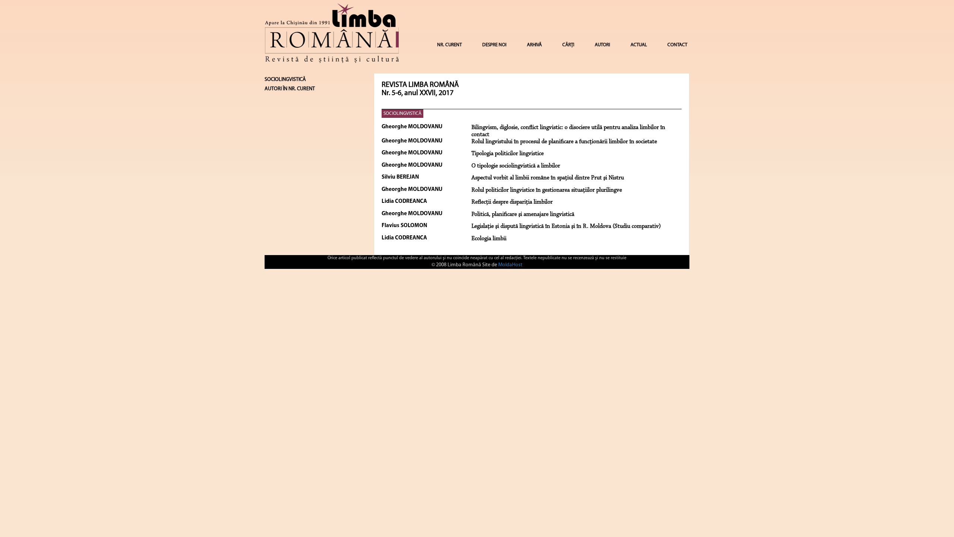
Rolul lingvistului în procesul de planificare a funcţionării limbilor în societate (564, 142)
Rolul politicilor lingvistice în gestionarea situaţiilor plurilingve (546, 190)
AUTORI (602, 45)
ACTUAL (639, 45)
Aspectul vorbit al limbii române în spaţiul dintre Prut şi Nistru (547, 178)
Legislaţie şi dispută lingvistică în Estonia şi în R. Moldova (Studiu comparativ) (566, 226)
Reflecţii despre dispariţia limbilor (512, 202)
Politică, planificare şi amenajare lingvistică (522, 214)
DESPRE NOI (494, 45)
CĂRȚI (568, 45)
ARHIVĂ (534, 45)
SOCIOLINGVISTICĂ (402, 113)
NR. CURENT (449, 45)
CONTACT (677, 45)
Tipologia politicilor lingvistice (507, 154)
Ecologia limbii (488, 239)
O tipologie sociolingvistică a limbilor (515, 166)
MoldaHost (510, 265)
